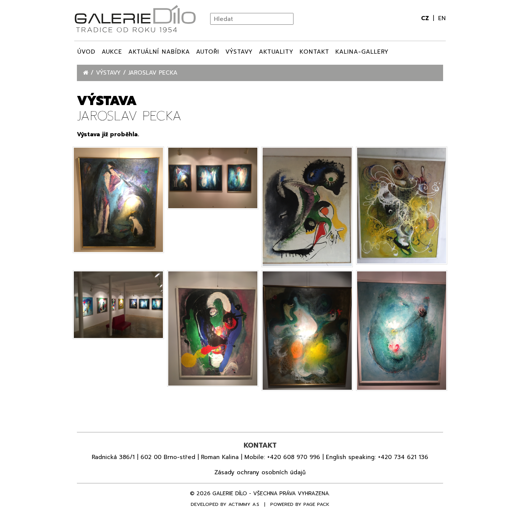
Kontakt (314, 52)
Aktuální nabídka (159, 52)
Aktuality (276, 52)
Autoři (207, 52)
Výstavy (239, 52)
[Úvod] (87, 73)
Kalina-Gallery (362, 52)
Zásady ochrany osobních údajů (260, 472)
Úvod (86, 52)
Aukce (112, 52)
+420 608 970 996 (293, 457)
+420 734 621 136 (403, 457)
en (442, 18)
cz (426, 18)
